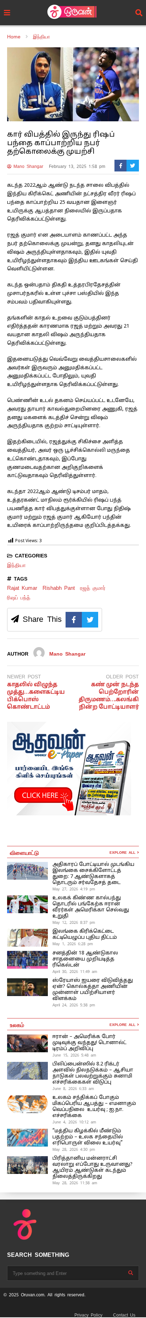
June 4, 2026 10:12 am (74, 1121)
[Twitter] (133, 165)
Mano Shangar (27, 166)
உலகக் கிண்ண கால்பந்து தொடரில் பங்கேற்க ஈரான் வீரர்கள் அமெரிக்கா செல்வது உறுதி (90, 907)
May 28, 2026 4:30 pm (73, 1149)
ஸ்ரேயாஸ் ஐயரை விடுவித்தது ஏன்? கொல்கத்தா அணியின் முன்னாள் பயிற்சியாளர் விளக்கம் (92, 990)
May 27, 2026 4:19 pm (73, 888)
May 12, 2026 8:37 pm (73, 922)
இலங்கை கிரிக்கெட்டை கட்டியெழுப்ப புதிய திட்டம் (84, 934)
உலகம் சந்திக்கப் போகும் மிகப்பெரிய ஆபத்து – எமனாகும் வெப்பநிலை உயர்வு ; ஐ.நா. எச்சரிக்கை (94, 1107)
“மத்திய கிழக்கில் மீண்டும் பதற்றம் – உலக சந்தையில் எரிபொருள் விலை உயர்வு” (87, 1137)
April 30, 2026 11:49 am (74, 971)
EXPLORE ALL (123, 852)
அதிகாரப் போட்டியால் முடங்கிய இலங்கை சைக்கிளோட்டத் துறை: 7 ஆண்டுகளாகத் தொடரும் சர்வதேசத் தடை (93, 874)
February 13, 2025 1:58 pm (77, 166)
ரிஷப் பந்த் (18, 597)
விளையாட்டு (24, 852)
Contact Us (124, 1315)
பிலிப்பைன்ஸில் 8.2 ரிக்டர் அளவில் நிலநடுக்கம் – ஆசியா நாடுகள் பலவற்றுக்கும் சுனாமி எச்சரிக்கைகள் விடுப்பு (92, 1073)
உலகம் (17, 1024)
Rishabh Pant (59, 587)
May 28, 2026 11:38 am (74, 1182)
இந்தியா (16, 565)
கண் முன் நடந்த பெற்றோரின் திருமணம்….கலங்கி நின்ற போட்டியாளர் (109, 695)
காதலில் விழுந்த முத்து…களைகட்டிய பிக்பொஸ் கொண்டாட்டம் (36, 695)
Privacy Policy (88, 1315)
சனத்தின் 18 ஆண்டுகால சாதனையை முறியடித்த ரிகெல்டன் (85, 959)
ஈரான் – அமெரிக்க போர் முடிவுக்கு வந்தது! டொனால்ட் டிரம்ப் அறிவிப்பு (89, 1043)
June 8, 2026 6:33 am (73, 1088)
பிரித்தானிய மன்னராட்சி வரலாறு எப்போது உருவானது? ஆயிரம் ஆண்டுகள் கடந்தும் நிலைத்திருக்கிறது (92, 1167)
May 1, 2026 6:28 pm (72, 943)
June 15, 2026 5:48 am (74, 1055)
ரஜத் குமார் (93, 587)
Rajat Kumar (22, 587)
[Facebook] (120, 165)
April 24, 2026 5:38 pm (73, 1004)
